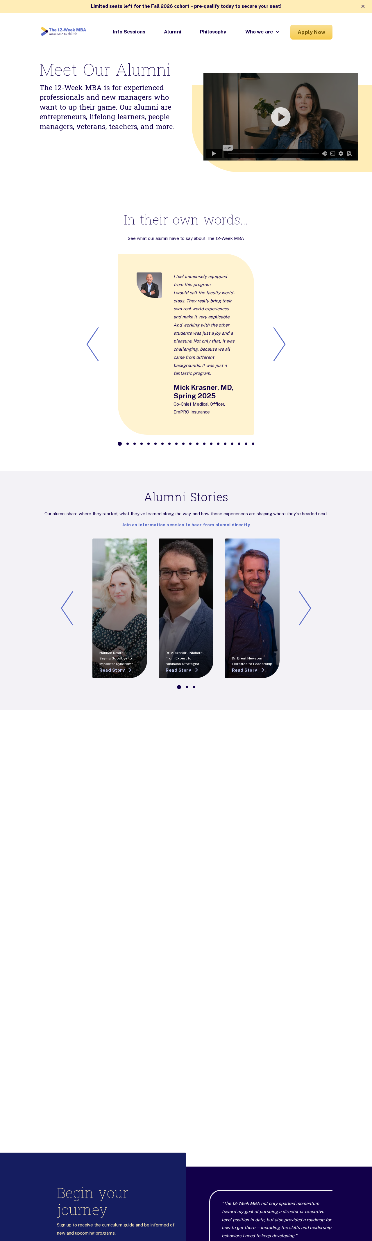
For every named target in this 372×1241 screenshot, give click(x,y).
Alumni (172, 32)
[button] (262, 117)
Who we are (259, 32)
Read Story (112, 670)
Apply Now (311, 32)
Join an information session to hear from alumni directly (186, 525)
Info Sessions (129, 32)
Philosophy (213, 32)
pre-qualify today (214, 6)
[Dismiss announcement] (363, 6)
